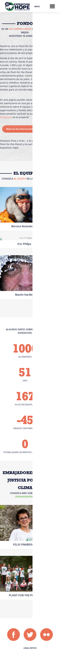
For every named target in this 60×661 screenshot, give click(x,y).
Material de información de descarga (26, 128)
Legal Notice (30, 648)
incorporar (6, 117)
